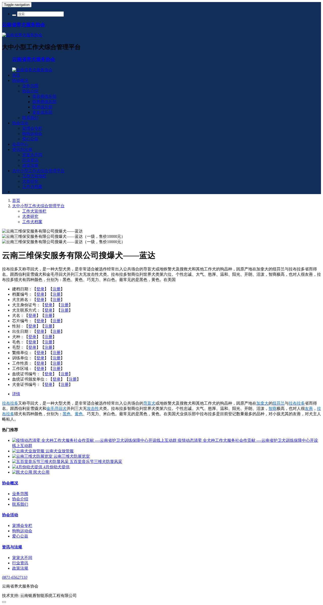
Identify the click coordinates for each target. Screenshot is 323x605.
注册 (56, 289)
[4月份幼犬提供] (27, 467)
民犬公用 (41, 472)
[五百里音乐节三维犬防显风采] (41, 461)
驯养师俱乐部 (44, 102)
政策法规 (30, 165)
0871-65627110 (14, 577)
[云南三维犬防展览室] (32, 456)
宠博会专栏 (32, 128)
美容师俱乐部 (44, 96)
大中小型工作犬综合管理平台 (38, 171)
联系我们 (30, 117)
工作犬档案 (32, 186)
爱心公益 (30, 139)
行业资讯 (30, 160)
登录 (40, 289)
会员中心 (20, 144)
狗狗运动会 (32, 133)
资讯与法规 (22, 149)
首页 (16, 75)
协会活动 (20, 123)
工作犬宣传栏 (34, 176)
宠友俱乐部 (42, 112)
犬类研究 (30, 181)
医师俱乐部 (42, 107)
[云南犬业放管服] (28, 451)
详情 (16, 394)
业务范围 (30, 86)
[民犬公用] (22, 472)
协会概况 (20, 80)
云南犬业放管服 (59, 451)
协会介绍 (30, 91)
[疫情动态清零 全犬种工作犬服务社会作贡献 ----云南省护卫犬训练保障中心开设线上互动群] (95, 440)
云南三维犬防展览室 (71, 456)
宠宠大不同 (32, 155)
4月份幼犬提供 (56, 467)
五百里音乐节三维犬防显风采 (96, 461)
